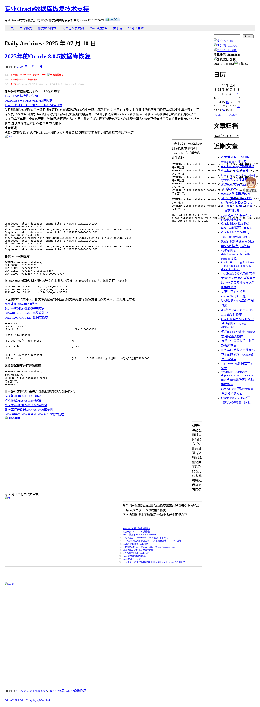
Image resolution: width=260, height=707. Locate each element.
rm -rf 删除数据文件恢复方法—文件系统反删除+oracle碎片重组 (152, 541)
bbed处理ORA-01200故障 (21, 304)
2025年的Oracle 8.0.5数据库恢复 (48, 56)
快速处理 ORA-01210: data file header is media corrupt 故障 (235, 254)
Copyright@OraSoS (38, 700)
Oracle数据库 (98, 28)
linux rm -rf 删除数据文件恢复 (136, 528)
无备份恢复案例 (73, 28)
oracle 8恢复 (56, 690)
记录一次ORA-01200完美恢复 (24, 308)
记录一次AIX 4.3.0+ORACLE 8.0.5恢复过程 (33, 105)
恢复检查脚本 (47, 28)
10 (230, 98)
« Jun (217, 114)
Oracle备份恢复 (76, 690)
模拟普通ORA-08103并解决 (23, 396)
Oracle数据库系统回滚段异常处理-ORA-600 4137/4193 (237, 323)
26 (238, 106)
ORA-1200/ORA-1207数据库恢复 (26, 317)
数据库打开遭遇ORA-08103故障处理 (29, 409)
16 (227, 102)
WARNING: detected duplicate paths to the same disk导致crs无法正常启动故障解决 (237, 378)
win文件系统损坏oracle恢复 (135, 544)
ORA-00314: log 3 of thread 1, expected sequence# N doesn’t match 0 (238, 266)
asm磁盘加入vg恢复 (132, 559)
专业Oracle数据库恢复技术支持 (47, 9)
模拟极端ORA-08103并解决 (23, 400)
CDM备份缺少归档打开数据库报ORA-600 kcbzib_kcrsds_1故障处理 (154, 562)
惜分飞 (13, 84)
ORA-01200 (24, 690)
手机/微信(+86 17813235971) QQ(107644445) (28, 75)
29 (223, 110)
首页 (11, 28)
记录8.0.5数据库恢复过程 (21, 96)
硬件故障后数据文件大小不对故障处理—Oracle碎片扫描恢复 (238, 354)
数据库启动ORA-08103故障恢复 (26, 405)
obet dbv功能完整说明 (235, 193)
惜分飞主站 (136, 28)
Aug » (233, 114)
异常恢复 (26, 28)
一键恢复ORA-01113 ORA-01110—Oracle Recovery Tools (149, 547)
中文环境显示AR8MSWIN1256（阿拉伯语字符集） (146, 538)
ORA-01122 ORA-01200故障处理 (26, 313)
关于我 (117, 28)
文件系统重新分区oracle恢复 (136, 553)
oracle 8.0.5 (40, 690)
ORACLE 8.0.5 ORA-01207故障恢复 (28, 100)
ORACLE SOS (14, 700)
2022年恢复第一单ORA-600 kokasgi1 (140, 534)
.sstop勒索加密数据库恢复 (134, 556)
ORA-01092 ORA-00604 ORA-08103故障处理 (34, 414)
